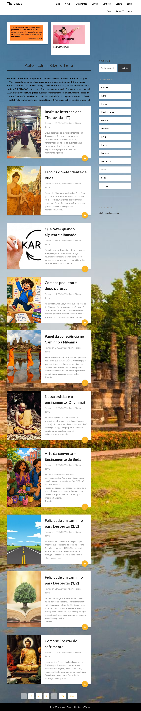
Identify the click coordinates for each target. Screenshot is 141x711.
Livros (95, 3)
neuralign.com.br (61, 46)
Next (72, 696)
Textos (104, 186)
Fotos (119, 11)
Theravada (14, 3)
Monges (105, 153)
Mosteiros (106, 161)
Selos (103, 177)
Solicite (124, 68)
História (105, 128)
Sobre (129, 11)
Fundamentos (81, 3)
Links (129, 3)
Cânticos (107, 3)
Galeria (119, 3)
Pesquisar (104, 61)
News (67, 3)
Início (57, 3)
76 (62, 696)
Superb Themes (84, 707)
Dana (108, 11)
